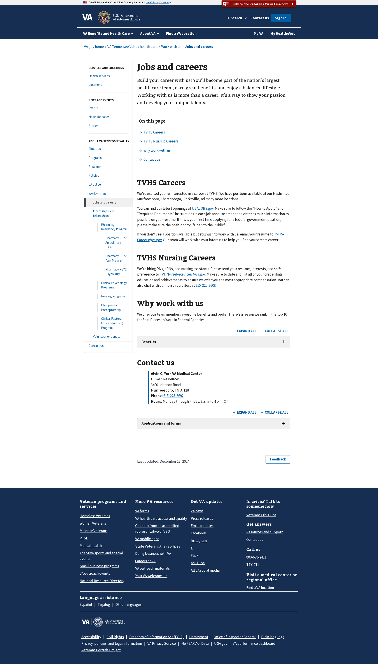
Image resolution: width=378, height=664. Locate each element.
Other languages (129, 604)
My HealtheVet (282, 33)
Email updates (202, 525)
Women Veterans (93, 523)
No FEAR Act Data (195, 643)
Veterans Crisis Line (261, 515)
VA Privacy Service (161, 643)
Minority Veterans (93, 530)
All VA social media (205, 570)
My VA (258, 33)
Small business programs (99, 566)
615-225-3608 (206, 285)
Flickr (195, 555)
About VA (148, 33)
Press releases (202, 518)
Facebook (198, 533)
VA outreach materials (152, 568)
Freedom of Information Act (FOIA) (156, 636)
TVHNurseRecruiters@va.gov (182, 274)
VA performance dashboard (254, 643)
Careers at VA (145, 561)
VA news (197, 511)
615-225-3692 (173, 395)
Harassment (198, 636)
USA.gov (220, 643)
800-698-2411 (256, 557)
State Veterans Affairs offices (157, 546)
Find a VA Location (181, 33)
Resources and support (264, 532)
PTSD (84, 538)
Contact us (259, 18)
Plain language (272, 636)
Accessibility (91, 636)
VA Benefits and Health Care (106, 33)
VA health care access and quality (161, 518)
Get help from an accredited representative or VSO (157, 528)
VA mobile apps (147, 538)
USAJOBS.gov (203, 208)
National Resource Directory (102, 580)
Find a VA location (260, 587)
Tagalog (104, 604)
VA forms (142, 511)
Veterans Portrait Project (101, 650)
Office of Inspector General (235, 636)
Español (86, 604)
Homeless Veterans (95, 515)
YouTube (198, 562)
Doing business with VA (153, 553)
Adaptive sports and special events (101, 556)
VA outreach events (95, 573)
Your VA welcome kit (151, 575)
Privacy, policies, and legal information (111, 643)
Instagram (199, 540)
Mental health (91, 545)
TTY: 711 (252, 564)
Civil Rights (115, 636)
